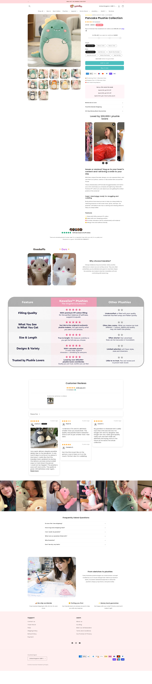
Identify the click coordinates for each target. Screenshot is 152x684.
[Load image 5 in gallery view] (76, 74)
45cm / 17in (90, 45)
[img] (34, 421)
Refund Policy (32, 634)
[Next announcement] (124, 1)
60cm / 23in (101, 45)
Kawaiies (34, 664)
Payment (31, 637)
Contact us (31, 621)
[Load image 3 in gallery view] (54, 74)
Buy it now (104, 68)
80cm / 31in (112, 45)
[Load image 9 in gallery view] (65, 85)
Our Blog (79, 625)
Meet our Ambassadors (84, 628)
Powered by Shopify (43, 664)
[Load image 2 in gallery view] (43, 74)
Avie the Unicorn (91, 55)
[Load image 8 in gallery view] (54, 85)
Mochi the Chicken (114, 52)
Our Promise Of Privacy (84, 634)
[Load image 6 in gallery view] (33, 85)
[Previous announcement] (28, 1)
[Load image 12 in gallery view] (43, 95)
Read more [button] (34, 471)
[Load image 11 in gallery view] (33, 95)
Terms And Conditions (83, 631)
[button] (29, 6)
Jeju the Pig (117, 55)
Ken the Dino (90, 52)
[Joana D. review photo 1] (44, 438)
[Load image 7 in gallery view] (43, 85)
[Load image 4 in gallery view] (65, 74)
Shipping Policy (32, 631)
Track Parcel (32, 625)
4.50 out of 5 (80, 388)
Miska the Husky (105, 55)
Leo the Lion (101, 52)
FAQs (29, 628)
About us (79, 621)
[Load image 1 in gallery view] (33, 74)
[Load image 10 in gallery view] (76, 85)
